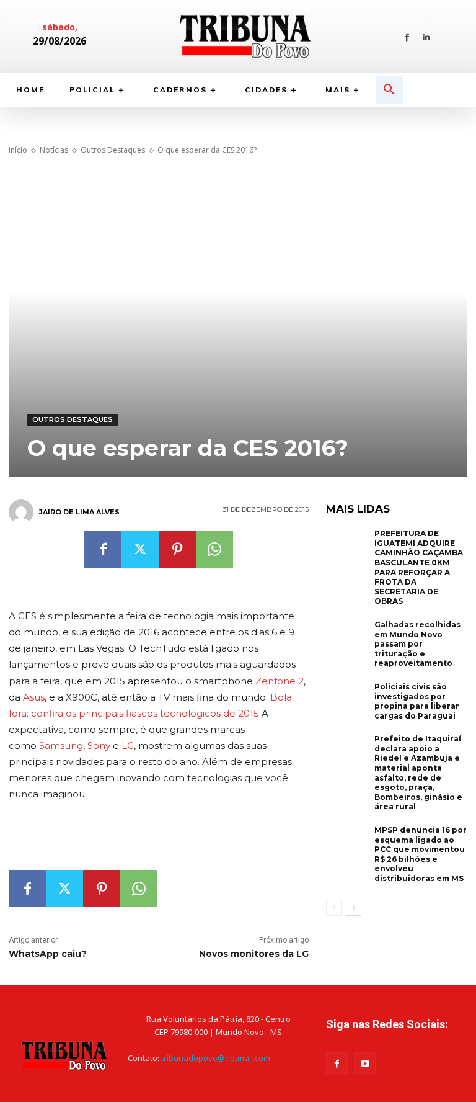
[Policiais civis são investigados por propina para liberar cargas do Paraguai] (347, 701)
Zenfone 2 (279, 681)
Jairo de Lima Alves (79, 512)
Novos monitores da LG (254, 953)
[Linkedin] (426, 36)
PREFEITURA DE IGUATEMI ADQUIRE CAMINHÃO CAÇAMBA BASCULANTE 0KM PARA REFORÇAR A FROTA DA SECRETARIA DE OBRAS (418, 567)
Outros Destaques (113, 150)
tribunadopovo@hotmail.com (215, 1058)
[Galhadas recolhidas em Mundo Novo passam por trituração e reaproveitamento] (347, 639)
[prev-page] (334, 908)
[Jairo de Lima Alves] (23, 511)
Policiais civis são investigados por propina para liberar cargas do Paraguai (416, 701)
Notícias (54, 150)
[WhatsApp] (214, 549)
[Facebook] (406, 36)
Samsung (61, 745)
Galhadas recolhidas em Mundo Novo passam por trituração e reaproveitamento (417, 644)
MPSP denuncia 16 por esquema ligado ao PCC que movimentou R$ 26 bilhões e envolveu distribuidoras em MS (420, 854)
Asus (34, 697)
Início (18, 150)
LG (127, 745)
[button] (389, 90)
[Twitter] (140, 549)
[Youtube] (365, 1063)
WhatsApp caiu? (49, 953)
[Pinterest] (177, 549)
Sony (98, 745)
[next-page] (353, 908)
